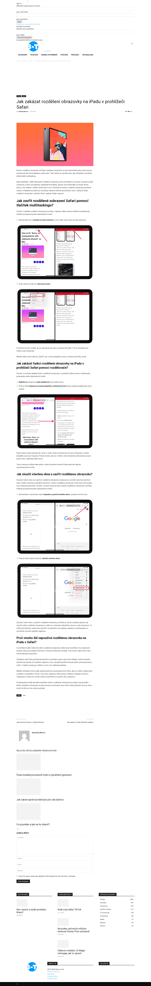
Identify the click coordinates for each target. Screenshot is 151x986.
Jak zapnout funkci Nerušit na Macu (80, 722)
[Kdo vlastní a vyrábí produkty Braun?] (34, 903)
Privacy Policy (52, 978)
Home (18, 61)
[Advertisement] (75, 78)
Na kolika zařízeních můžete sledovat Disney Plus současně (73, 930)
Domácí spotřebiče (49, 55)
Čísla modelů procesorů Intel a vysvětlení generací (44, 775)
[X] (24, 116)
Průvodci (75, 55)
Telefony (34, 55)
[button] (132, 44)
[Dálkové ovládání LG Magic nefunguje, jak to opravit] (75, 944)
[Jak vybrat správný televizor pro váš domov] (54, 787)
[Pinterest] (29, 116)
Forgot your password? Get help (28, 24)
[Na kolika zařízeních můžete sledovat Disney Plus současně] (75, 922)
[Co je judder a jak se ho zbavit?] (54, 811)
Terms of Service (53, 972)
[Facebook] (18, 116)
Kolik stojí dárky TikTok (69, 909)
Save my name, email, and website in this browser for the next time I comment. (47, 876)
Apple (30, 61)
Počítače (64, 55)
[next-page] (19, 829)
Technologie (87, 55)
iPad (24, 695)
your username (22, 12)
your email (20, 35)
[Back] (28, 1)
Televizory (22, 55)
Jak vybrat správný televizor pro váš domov (40, 799)
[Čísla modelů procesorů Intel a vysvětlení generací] (54, 762)
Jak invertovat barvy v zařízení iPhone (30, 722)
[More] (39, 116)
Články (24, 61)
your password (21, 19)
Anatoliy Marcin (23, 111)
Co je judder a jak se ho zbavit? (33, 824)
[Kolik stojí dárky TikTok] (75, 903)
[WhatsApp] (34, 116)
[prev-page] (17, 829)
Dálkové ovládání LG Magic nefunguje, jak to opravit (71, 952)
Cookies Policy (52, 976)
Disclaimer (51, 974)
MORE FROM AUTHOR (45, 750)
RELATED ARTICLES (25, 750)
